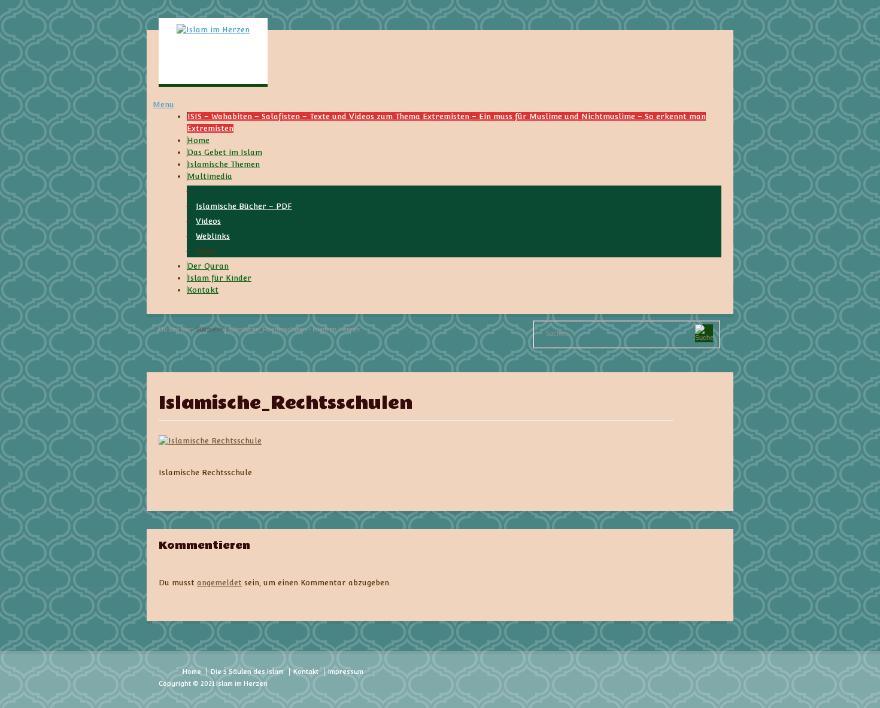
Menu (163, 104)
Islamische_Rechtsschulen (285, 403)
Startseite (209, 329)
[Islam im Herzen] (213, 29)
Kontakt (305, 672)
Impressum (345, 672)
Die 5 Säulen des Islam (247, 672)
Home (192, 672)
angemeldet (219, 582)
